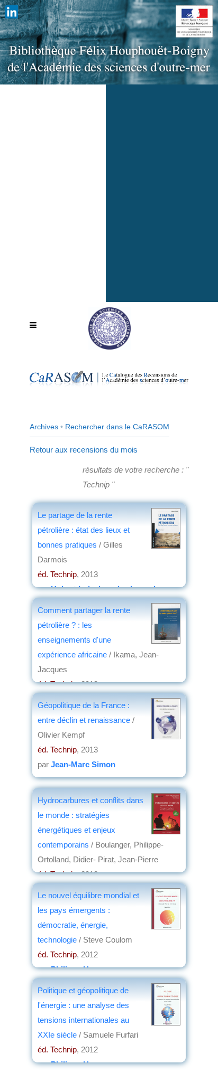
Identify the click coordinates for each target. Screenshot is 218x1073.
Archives (44, 426)
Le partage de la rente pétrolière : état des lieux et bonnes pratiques (84, 530)
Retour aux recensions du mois (84, 449)
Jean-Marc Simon (83, 764)
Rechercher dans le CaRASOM (117, 426)
